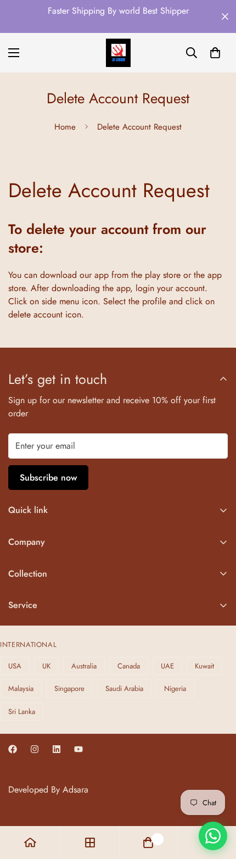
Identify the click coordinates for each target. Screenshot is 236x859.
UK (46, 666)
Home (65, 127)
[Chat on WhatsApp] (213, 836)
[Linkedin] (56, 749)
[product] (30, 842)
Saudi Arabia (124, 688)
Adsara (75, 789)
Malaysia (20, 688)
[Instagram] (34, 749)
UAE (167, 666)
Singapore (69, 688)
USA (14, 666)
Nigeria (175, 688)
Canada (128, 666)
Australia (84, 666)
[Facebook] (12, 749)
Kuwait (204, 666)
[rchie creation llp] (118, 52)
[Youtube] (78, 749)
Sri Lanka (21, 711)
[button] (215, 52)
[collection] (90, 842)
